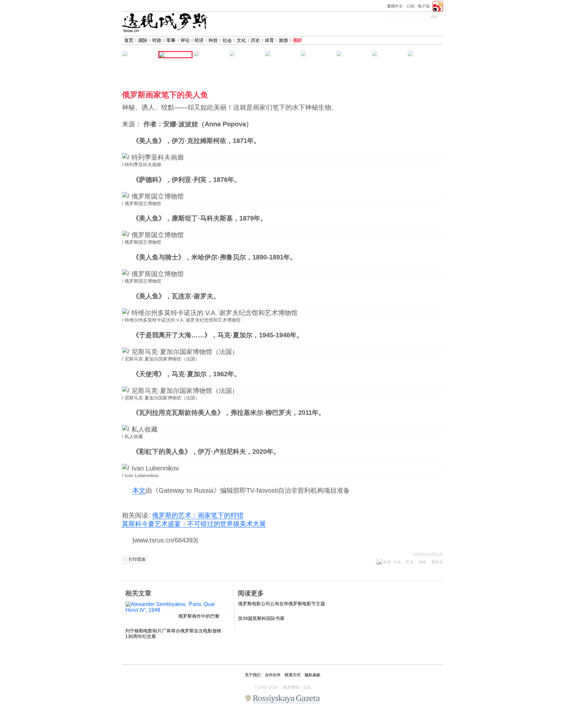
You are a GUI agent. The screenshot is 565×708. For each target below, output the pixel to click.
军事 (171, 40)
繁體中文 (395, 6)
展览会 (437, 562)
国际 (142, 40)
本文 (139, 490)
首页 (128, 40)
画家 (422, 562)
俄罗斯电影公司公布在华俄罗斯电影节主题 (281, 603)
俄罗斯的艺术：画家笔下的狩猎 (198, 515)
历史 (255, 40)
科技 (213, 40)
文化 (241, 40)
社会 (227, 40)
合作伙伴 (273, 675)
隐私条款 (312, 675)
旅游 (283, 40)
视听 (297, 40)
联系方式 (292, 675)
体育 (269, 40)
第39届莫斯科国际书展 (261, 618)
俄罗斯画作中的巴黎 (198, 616)
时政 (157, 40)
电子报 (424, 6)
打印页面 (137, 559)
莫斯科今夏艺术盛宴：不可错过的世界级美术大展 (194, 523)
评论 (185, 40)
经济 (199, 40)
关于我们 (253, 675)
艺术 (410, 562)
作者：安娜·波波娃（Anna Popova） (198, 124)
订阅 (410, 6)
